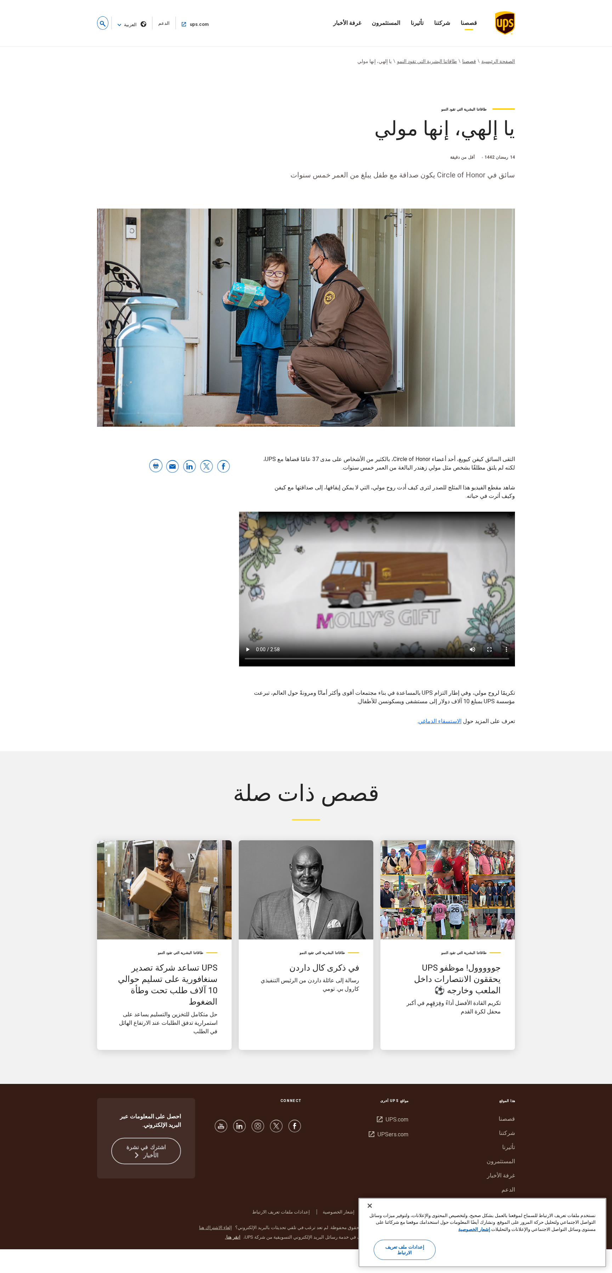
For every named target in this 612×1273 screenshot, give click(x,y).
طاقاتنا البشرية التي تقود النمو (427, 61)
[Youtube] (221, 1129)
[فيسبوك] (295, 1129)
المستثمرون (386, 22)
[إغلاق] (370, 1206)
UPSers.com (388, 1134)
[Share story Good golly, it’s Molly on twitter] (206, 467)
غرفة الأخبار (347, 22)
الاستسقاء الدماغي (439, 721)
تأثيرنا (417, 22)
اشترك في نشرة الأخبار (146, 1151)
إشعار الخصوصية (339, 1212)
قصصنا (469, 22)
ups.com (193, 24)
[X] (276, 1129)
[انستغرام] (258, 1129)
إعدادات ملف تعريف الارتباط (404, 1250)
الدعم (161, 25)
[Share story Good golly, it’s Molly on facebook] (223, 467)
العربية (130, 24)
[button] (102, 23)
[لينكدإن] (239, 1129)
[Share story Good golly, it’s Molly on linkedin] (189, 467)
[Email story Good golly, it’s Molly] (172, 467)
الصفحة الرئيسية (498, 61)
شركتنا (442, 22)
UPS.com (392, 1119)
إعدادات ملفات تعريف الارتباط (281, 1212)
